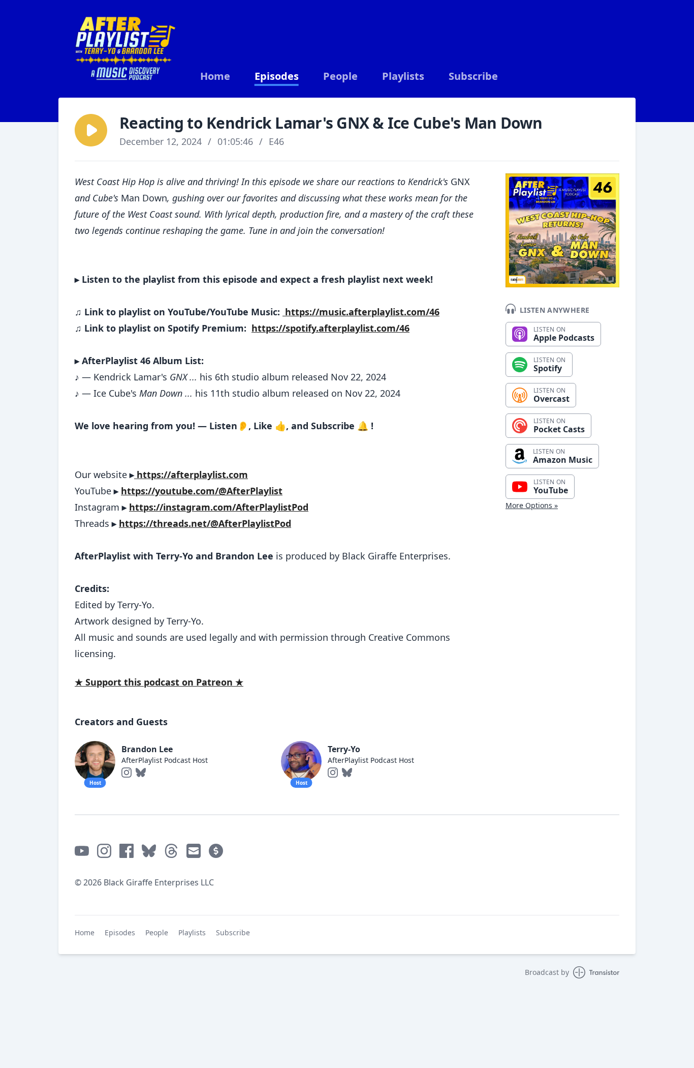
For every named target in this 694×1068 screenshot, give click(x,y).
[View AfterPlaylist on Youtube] (82, 851)
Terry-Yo (344, 749)
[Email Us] (193, 851)
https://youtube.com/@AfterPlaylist (201, 491)
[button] (91, 130)
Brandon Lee (147, 749)
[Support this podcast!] (216, 851)
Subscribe (473, 76)
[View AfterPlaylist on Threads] (171, 851)
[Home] (125, 48)
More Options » (532, 505)
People (340, 76)
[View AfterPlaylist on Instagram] (104, 851)
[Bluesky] (141, 772)
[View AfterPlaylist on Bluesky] (149, 851)
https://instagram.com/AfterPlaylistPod (218, 507)
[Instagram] (126, 772)
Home (215, 76)
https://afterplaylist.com (191, 474)
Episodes (277, 76)
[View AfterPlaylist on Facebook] (126, 851)
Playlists (403, 76)
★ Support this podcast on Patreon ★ (159, 682)
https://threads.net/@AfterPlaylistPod (205, 523)
